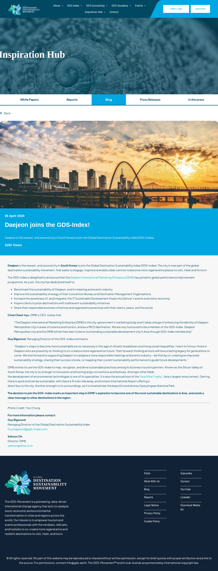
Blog (108, 99)
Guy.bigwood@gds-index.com (27, 429)
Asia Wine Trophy (151, 376)
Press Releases (150, 99)
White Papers (29, 99)
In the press (196, 99)
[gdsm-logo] (24, 4)
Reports (72, 99)
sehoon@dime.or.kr (20, 445)
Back (7, 113)
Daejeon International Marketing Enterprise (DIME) (102, 277)
